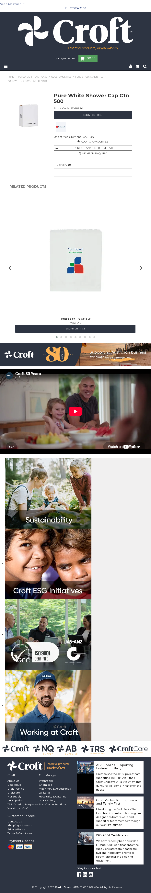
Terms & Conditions (19, 833)
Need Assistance (10, 4)
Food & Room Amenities (89, 76)
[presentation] (10, 267)
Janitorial (44, 792)
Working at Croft (18, 808)
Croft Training (15, 788)
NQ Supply (14, 796)
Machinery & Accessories (55, 788)
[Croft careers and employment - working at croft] (48, 705)
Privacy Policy (16, 829)
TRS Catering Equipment (23, 804)
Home (10, 76)
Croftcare (13, 792)
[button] (56, 337)
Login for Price (92, 115)
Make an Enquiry (94, 153)
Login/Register (65, 59)
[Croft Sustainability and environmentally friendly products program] (48, 492)
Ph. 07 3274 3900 (75, 8)
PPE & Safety (47, 800)
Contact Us (14, 821)
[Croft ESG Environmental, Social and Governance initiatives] (48, 563)
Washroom (46, 780)
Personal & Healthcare (32, 76)
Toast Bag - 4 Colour (75, 318)
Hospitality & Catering (52, 796)
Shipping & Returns (19, 825)
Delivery (61, 164)
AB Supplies (15, 800)
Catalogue (14, 784)
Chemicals (45, 784)
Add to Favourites (94, 141)
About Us (13, 780)
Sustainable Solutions (52, 804)
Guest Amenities (61, 76)
